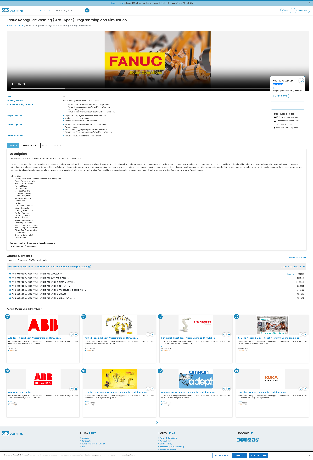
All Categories (42, 11)
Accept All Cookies (259, 455)
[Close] (309, 455)
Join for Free (302, 10)
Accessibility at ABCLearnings (172, 447)
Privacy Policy (165, 441)
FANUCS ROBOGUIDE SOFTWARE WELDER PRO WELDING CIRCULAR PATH (42, 282)
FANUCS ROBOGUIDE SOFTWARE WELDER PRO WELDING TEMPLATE (39, 286)
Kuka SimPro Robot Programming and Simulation (262, 392)
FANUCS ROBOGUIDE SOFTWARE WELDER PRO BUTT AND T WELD (39, 278)
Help (83, 447)
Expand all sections (297, 258)
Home (9, 25)
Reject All (240, 455)
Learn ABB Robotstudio (19, 392)
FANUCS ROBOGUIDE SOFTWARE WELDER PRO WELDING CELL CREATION (42, 298)
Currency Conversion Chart (93, 444)
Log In (287, 10)
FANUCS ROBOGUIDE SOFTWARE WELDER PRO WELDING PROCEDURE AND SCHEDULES (47, 290)
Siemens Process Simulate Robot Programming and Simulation (268, 338)
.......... (277, 88)
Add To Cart (281, 96)
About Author (29, 145)
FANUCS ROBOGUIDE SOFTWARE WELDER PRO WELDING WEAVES (39, 294)
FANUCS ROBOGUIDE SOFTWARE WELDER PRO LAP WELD (35, 274)
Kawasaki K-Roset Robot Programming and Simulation (188, 338)
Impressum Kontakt (168, 449)
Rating (45, 145)
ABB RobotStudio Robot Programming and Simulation (34, 338)
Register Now (117, 3)
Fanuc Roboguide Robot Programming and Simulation (111, 338)
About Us (85, 438)
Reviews (58, 145)
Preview (290, 274)
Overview (13, 145)
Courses (19, 25)
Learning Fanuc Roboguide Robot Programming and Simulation (116, 392)
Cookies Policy (166, 444)
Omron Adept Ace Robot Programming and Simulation (188, 392)
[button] (156, 266)
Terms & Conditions (168, 438)
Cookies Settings (221, 455)
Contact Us (86, 441)
